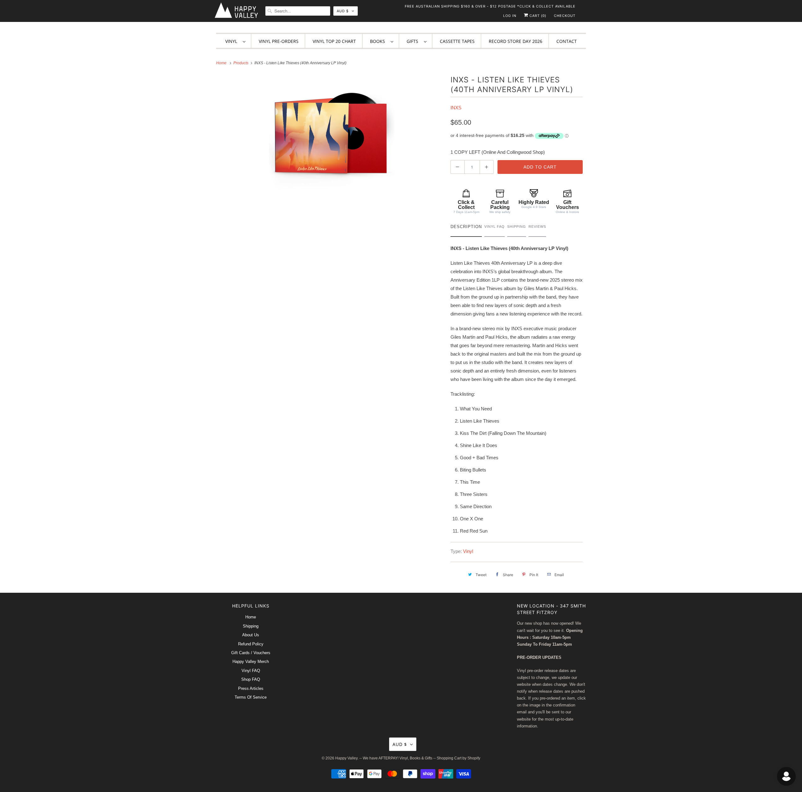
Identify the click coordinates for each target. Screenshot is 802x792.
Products (241, 63)
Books (379, 41)
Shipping (250, 626)
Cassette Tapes (457, 41)
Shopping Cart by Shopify (458, 758)
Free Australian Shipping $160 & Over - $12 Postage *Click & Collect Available (490, 6)
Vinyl (232, 41)
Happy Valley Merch (250, 661)
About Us (250, 635)
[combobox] (297, 11)
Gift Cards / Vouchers (250, 652)
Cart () (537, 15)
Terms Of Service (251, 697)
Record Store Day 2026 (515, 41)
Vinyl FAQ (251, 670)
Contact (566, 41)
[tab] (466, 228)
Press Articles (250, 688)
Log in (509, 15)
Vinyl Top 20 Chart (334, 41)
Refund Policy (250, 644)
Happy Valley (346, 758)
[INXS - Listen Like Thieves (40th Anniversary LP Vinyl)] (332, 137)
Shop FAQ (250, 679)
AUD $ (343, 11)
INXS (455, 107)
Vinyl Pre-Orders (279, 41)
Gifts (414, 41)
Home (250, 617)
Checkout (564, 15)
